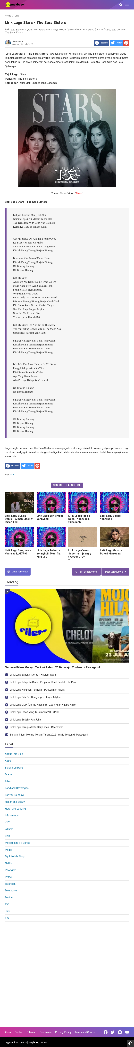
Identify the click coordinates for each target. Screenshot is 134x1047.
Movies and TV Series (17, 842)
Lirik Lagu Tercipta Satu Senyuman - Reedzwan (36, 727)
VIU (7, 917)
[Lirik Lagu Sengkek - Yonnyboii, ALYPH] (19, 537)
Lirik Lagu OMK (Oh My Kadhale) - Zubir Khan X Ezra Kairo (43, 704)
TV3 (7, 904)
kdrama (9, 829)
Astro (8, 760)
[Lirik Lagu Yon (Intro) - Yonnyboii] (51, 502)
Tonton (9, 897)
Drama (8, 774)
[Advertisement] (67, 948)
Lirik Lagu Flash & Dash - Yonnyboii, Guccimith (79, 519)
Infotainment (12, 815)
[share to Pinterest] (126, 43)
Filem (8, 781)
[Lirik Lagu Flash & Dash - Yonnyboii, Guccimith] (82, 502)
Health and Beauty (15, 801)
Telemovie (11, 890)
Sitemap (31, 1032)
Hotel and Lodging (15, 808)
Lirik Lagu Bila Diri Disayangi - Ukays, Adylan (35, 697)
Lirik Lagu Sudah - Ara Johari (26, 719)
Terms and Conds (85, 1032)
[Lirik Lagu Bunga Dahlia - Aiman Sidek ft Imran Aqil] (19, 502)
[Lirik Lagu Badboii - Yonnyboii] (114, 502)
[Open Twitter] (113, 1032)
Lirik (12, 475)
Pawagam (10, 870)
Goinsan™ (44, 1042)
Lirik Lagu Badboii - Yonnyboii (112, 517)
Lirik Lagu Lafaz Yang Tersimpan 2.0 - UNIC (34, 712)
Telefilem (10, 883)
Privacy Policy (63, 1032)
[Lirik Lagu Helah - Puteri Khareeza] (114, 537)
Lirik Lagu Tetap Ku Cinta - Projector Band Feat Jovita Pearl (43, 682)
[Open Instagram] (120, 1032)
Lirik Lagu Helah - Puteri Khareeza (111, 552)
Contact (19, 1032)
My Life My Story (15, 856)
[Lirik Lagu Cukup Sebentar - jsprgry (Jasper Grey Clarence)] (82, 537)
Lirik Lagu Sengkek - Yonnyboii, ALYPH (18, 552)
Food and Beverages (17, 788)
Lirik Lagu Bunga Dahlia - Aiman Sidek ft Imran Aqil (19, 519)
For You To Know (14, 794)
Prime (8, 877)
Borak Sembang (14, 767)
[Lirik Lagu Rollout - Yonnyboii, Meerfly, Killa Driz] (51, 537)
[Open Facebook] (106, 1032)
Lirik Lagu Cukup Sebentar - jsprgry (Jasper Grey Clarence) (79, 555)
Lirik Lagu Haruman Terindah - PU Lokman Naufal (37, 689)
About (8, 1032)
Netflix (8, 863)
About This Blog (14, 753)
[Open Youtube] (127, 1032)
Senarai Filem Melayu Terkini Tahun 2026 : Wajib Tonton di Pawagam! (52, 667)
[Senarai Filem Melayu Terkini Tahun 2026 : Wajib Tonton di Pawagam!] (67, 626)
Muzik (8, 849)
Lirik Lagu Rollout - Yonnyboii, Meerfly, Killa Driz (48, 553)
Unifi (7, 911)
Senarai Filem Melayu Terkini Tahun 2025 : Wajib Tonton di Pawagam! (49, 734)
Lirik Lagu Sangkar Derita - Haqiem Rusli (33, 674)
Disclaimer (46, 1032)
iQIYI (7, 822)
